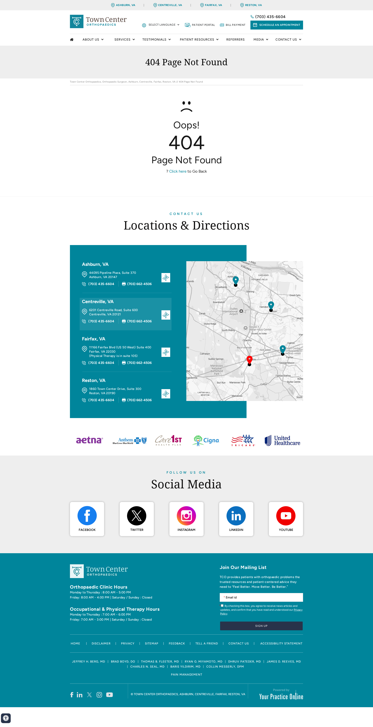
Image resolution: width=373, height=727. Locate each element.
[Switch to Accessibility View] (6, 718)
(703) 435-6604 (270, 16)
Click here (177, 171)
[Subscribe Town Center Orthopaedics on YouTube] (109, 694)
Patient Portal (203, 25)
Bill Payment (236, 25)
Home (72, 40)
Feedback (177, 643)
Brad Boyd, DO (123, 661)
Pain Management (186, 674)
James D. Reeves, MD (284, 661)
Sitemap (151, 643)
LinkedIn (236, 530)
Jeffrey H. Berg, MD (88, 661)
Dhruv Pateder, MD (244, 661)
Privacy (127, 643)
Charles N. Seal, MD (147, 666)
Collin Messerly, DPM (225, 666)
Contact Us (186, 214)
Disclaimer (101, 643)
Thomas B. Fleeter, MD (160, 661)
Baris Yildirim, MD (185, 666)
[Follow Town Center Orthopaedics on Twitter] (89, 694)
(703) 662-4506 (139, 284)
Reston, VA (253, 5)
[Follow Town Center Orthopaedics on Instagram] (99, 694)
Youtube (286, 530)
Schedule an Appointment (279, 25)
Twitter (136, 530)
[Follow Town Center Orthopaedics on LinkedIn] (79, 694)
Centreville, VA (170, 5)
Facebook (87, 530)
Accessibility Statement (281, 643)
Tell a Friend (206, 643)
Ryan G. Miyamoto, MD (203, 661)
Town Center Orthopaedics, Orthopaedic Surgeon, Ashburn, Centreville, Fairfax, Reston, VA (122, 81)
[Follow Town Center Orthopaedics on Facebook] (71, 694)
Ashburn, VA (125, 5)
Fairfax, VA (213, 5)
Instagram (186, 530)
